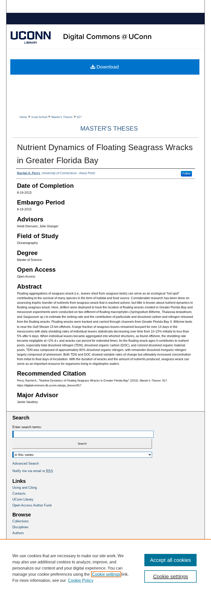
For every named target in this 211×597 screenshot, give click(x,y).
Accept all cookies (170, 560)
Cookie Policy (80, 580)
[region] (105, 568)
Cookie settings (106, 574)
